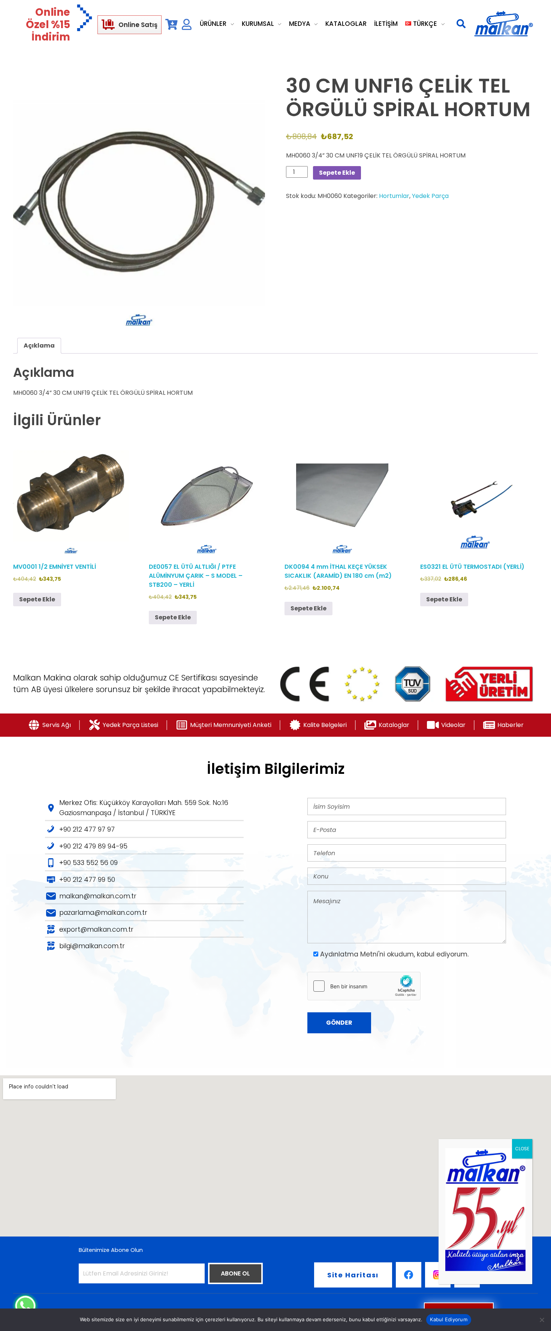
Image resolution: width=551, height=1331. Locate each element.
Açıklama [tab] (39, 345)
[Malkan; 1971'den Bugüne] (503, 24)
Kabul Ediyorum (448, 1319)
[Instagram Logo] (438, 1275)
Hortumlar (394, 196)
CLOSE (522, 1148)
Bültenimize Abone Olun (111, 1250)
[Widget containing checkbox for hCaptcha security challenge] (364, 986)
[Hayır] (541, 1320)
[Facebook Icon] (408, 1275)
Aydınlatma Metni (349, 954)
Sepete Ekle (337, 172)
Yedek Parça (430, 196)
